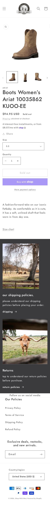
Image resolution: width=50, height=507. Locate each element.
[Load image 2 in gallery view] (25, 77)
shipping (8, 311)
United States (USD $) (23, 476)
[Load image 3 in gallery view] (38, 77)
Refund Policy (13, 429)
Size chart (8, 229)
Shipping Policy (14, 422)
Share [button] (9, 133)
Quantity (7, 154)
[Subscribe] (41, 454)
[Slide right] (47, 78)
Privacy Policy (13, 408)
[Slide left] (3, 78)
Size (5, 139)
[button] (4, 8)
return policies (11, 387)
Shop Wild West (21, 498)
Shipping (6, 118)
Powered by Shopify (34, 498)
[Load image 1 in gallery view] (12, 77)
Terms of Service (14, 415)
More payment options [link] (25, 189)
